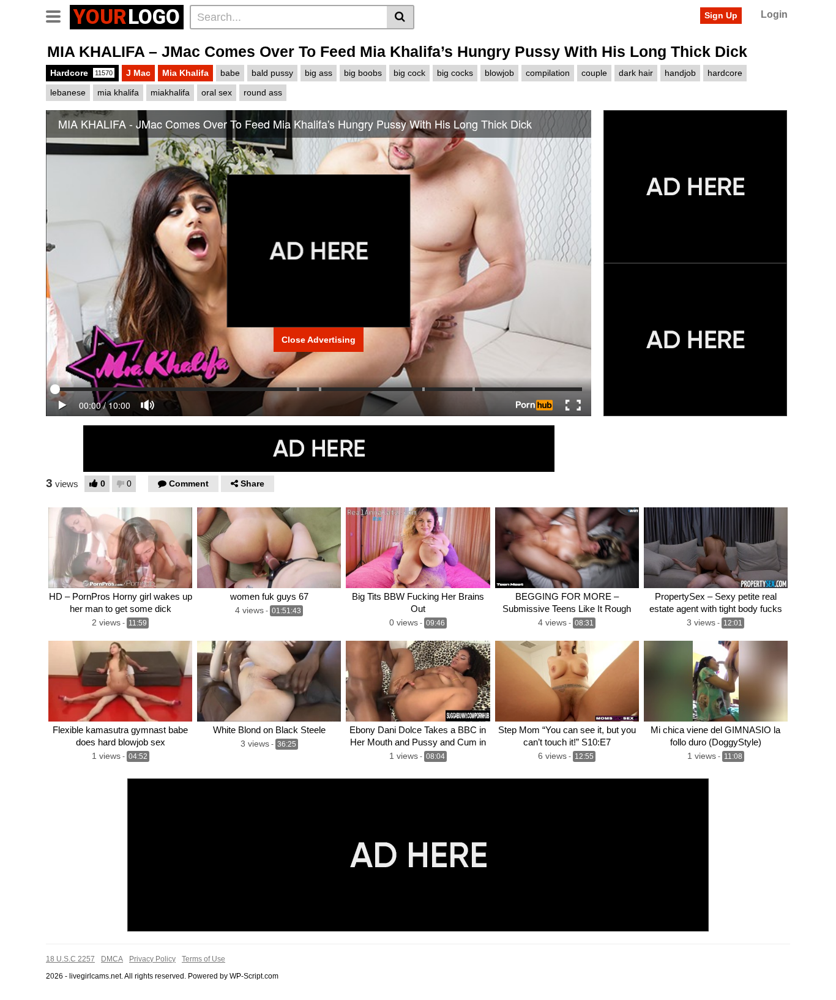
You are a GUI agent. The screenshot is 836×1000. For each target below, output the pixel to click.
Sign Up (720, 15)
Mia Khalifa (185, 73)
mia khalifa (118, 92)
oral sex (216, 92)
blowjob (499, 73)
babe (230, 73)
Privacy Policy (152, 959)
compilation (548, 73)
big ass (318, 73)
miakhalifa (170, 92)
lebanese (68, 92)
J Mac (138, 73)
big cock (409, 73)
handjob (680, 73)
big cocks (455, 73)
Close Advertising (319, 340)
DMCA (112, 959)
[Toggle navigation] (58, 15)
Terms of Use (203, 959)
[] (400, 17)
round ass (263, 92)
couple (594, 73)
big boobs (363, 73)
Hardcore (81, 73)
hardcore (724, 73)
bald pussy (272, 73)
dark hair (636, 73)
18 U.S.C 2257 (70, 959)
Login (774, 14)
